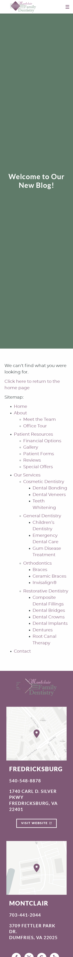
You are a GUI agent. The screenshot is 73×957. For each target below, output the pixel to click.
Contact (22, 651)
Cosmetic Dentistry (43, 482)
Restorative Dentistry (45, 591)
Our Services (27, 475)
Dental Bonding (50, 488)
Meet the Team (39, 419)
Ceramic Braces (49, 576)
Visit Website (34, 823)
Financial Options (42, 441)
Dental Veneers (49, 495)
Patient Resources (33, 434)
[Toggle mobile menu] (67, 6)
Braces (40, 570)
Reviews (32, 460)
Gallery (30, 447)
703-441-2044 (25, 915)
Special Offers (38, 467)
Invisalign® (45, 583)
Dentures (43, 630)
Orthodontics (37, 563)
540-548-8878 (25, 780)
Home (20, 406)
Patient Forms (38, 454)
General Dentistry (42, 516)
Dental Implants (50, 623)
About (20, 413)
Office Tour (35, 426)
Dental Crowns (49, 617)
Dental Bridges (49, 610)
